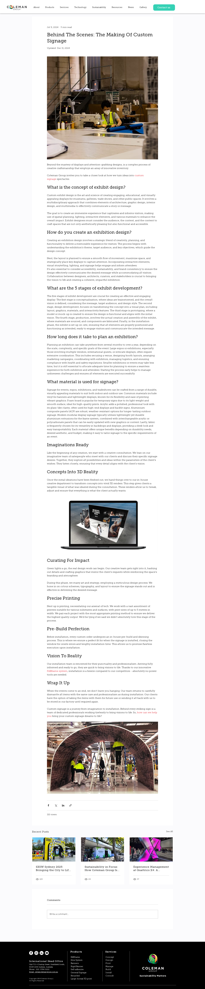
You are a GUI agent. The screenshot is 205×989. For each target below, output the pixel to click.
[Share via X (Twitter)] (55, 805)
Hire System (76, 960)
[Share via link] (70, 805)
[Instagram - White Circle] (36, 953)
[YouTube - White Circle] (47, 953)
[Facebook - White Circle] (31, 953)
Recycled (75, 976)
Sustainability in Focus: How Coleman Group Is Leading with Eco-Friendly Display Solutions (101, 868)
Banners (75, 963)
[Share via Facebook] (48, 805)
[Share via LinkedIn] (63, 805)
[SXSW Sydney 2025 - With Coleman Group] (53, 849)
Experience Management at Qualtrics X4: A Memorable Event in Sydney (151, 868)
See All (169, 831)
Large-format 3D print (81, 979)
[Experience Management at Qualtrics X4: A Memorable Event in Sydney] (151, 849)
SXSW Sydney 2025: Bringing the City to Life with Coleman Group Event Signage (53, 868)
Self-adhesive (77, 970)
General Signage (78, 973)
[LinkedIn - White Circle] (42, 953)
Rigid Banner (77, 967)
